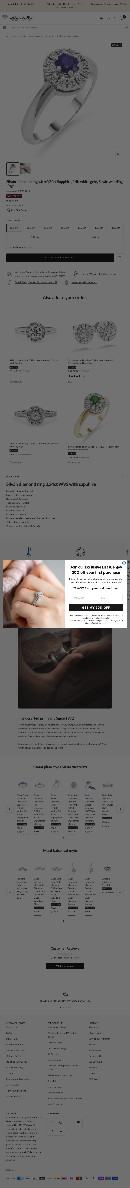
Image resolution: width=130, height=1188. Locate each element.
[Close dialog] (124, 562)
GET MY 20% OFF (96, 607)
